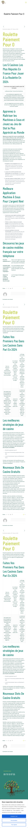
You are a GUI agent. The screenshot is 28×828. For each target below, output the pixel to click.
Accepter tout (14, 816)
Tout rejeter (14, 824)
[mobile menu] (26, 2)
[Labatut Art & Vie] (3, 2)
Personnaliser (14, 820)
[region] (14, 813)
